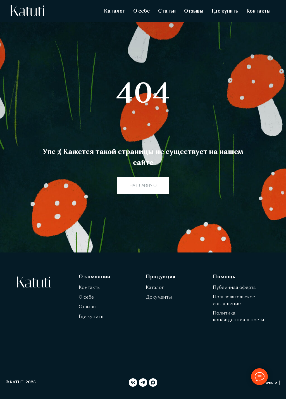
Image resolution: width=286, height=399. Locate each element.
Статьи (167, 11)
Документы (159, 297)
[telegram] (143, 382)
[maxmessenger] (153, 382)
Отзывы (193, 11)
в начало (268, 382)
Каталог (114, 11)
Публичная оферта (234, 287)
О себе (141, 11)
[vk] (133, 382)
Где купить (225, 11)
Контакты (258, 11)
